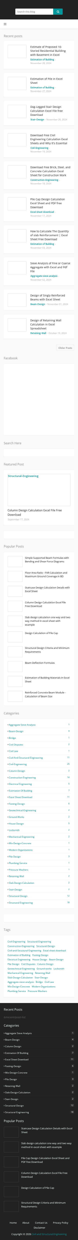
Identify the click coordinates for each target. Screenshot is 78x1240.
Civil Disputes (39, 744)
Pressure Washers (39, 869)
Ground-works (39, 817)
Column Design (39, 770)
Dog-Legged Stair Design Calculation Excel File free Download (46, 111)
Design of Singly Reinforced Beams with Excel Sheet (47, 297)
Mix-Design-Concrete (39, 843)
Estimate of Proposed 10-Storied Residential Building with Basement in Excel (48, 51)
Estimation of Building (39, 790)
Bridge (39, 738)
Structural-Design (39, 896)
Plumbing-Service (39, 863)
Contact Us (41, 1222)
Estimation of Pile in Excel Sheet (46, 81)
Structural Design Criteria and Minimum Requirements (47, 649)
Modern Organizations (39, 850)
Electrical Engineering (39, 784)
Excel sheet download (39, 797)
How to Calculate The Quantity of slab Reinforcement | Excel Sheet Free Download (49, 235)
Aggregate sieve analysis (39, 724)
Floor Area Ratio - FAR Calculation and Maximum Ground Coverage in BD (46, 574)
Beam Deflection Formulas (40, 662)
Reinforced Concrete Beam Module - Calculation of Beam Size (45, 694)
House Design (39, 823)
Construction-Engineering (39, 777)
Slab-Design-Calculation (39, 883)
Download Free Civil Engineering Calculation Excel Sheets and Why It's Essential (49, 139)
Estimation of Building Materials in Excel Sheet (47, 679)
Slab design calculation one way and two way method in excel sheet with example (47, 621)
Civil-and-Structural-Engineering (39, 757)
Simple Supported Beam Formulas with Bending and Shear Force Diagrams (47, 559)
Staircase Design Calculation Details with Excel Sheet (47, 589)
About (25, 1222)
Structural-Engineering (39, 902)
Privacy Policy (60, 1222)
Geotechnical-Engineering (39, 810)
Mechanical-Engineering (39, 836)
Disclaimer (39, 1227)
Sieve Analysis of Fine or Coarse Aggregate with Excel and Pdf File (50, 267)
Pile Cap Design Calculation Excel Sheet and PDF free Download (47, 203)
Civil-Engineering (39, 764)
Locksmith (39, 830)
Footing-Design (39, 803)
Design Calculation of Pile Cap (41, 633)
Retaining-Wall (39, 876)
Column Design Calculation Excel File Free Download (35, 512)
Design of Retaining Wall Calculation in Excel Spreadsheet (45, 324)
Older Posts (65, 348)
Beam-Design (39, 731)
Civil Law (39, 751)
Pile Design (39, 856)
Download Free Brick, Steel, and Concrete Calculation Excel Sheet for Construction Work (50, 171)
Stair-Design (39, 889)
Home (13, 1222)
